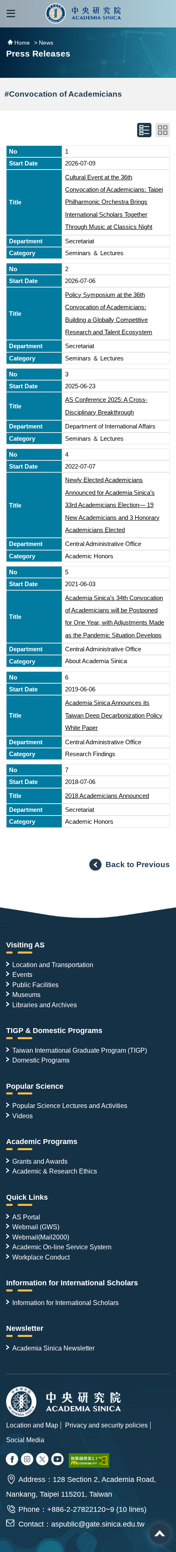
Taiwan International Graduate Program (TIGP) (79, 1050)
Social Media (25, 1439)
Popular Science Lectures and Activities (69, 1105)
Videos (22, 1115)
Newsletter (24, 1328)
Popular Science (34, 1086)
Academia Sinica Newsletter (53, 1348)
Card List (163, 130)
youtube (58, 1460)
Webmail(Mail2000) (40, 1237)
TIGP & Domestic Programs (54, 1030)
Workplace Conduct (41, 1257)
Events (22, 974)
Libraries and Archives (44, 1004)
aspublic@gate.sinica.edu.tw (97, 1524)
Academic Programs (41, 1141)
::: (3, 925)
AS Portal (26, 1217)
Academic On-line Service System (61, 1247)
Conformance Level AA (89, 1460)
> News (43, 42)
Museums (26, 994)
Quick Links (27, 1197)
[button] (11, 13)
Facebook (13, 1460)
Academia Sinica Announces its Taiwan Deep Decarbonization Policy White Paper (113, 715)
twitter (28, 1460)
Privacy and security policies (106, 1425)
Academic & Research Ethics (54, 1171)
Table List (144, 130)
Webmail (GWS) (35, 1226)
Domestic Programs (41, 1060)
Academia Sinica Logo (83, 13)
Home (22, 42)
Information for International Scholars (72, 1283)
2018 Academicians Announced (107, 795)
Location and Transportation (52, 964)
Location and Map (32, 1425)
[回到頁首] (159, 1533)
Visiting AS (25, 945)
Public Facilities (35, 984)
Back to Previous (138, 864)
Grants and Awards (40, 1161)
